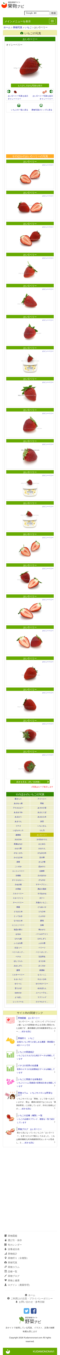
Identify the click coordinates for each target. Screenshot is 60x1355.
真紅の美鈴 (42, 889)
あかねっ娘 (18, 803)
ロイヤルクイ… (42, 1001)
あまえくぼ (42, 812)
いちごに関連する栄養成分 (30, 1079)
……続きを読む (24, 1031)
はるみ (18, 934)
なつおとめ (18, 920)
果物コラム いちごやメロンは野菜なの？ (35, 1093)
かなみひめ (42, 853)
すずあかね (42, 893)
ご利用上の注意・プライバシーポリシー (32, 1298)
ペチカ (18, 956)
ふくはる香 (18, 943)
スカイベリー (18, 893)
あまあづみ (18, 812)
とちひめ (41, 911)
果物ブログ (14, 1275)
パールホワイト (42, 934)
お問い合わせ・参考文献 (32, 1301)
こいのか (18, 866)
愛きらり (18, 798)
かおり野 (18, 848)
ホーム (6, 27)
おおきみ (18, 839)
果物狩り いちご (26, 1038)
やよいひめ (42, 979)
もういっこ (42, 974)
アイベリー (42, 798)
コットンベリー (18, 871)
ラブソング (42, 997)
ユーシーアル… (42, 992)
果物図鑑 (12, 1235)
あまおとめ (42, 816)
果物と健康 (14, 1280)
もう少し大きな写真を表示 (30, 85)
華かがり (41, 929)
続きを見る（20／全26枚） (29, 781)
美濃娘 (42, 970)
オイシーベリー (14, 98)
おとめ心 (41, 844)
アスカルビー (18, 807)
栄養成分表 (14, 1249)
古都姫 (18, 875)
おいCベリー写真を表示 (18, 95)
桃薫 (18, 907)
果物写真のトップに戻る (41, 109)
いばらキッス (18, 830)
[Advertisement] (30, 133)
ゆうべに (18, 983)
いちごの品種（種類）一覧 (30, 1115)
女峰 (42, 925)
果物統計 (12, 1253)
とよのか (41, 916)
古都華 (42, 871)
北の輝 (42, 857)
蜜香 (18, 970)
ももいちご (18, 979)
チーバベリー (18, 902)
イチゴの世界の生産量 (28, 1065)
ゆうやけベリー (42, 983)
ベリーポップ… (18, 952)
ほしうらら (18, 961)
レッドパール (18, 1001)
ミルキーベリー (18, 974)
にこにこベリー (18, 925)
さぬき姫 (18, 884)
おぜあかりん (42, 839)
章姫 (42, 803)
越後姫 (18, 834)
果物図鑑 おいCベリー (29, 1017)
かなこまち (18, 853)
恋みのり (41, 866)
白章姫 (18, 889)
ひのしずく (42, 938)
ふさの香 (41, 943)
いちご (28, 27)
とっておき (18, 916)
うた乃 (42, 830)
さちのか (41, 880)
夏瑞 (42, 920)
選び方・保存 (15, 1240)
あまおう (18, 816)
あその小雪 (42, 807)
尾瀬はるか (18, 844)
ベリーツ (41, 947)
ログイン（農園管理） (19, 1284)
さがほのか (42, 875)
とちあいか (42, 907)
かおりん (41, 848)
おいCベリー (30, 161)
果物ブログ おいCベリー (30, 1129)
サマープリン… (42, 884)
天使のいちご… (42, 902)
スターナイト (18, 898)
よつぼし (18, 997)
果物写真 (17, 27)
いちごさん (42, 825)
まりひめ (41, 961)
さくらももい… (18, 880)
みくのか (41, 965)
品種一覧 (12, 1271)
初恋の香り (18, 929)
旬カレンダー (15, 1244)
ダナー (42, 898)
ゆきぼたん (42, 988)
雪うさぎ (18, 988)
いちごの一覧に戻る (19, 109)
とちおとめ (18, 911)
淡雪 (42, 821)
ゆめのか (18, 992)
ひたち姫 (18, 938)
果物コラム (14, 1267)
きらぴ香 (41, 861)
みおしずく (18, 965)
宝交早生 (41, 956)
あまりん (18, 821)
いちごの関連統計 (26, 1051)
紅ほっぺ (18, 947)
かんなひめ (18, 857)
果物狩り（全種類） (18, 1258)
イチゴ (18, 825)
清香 (18, 861)
